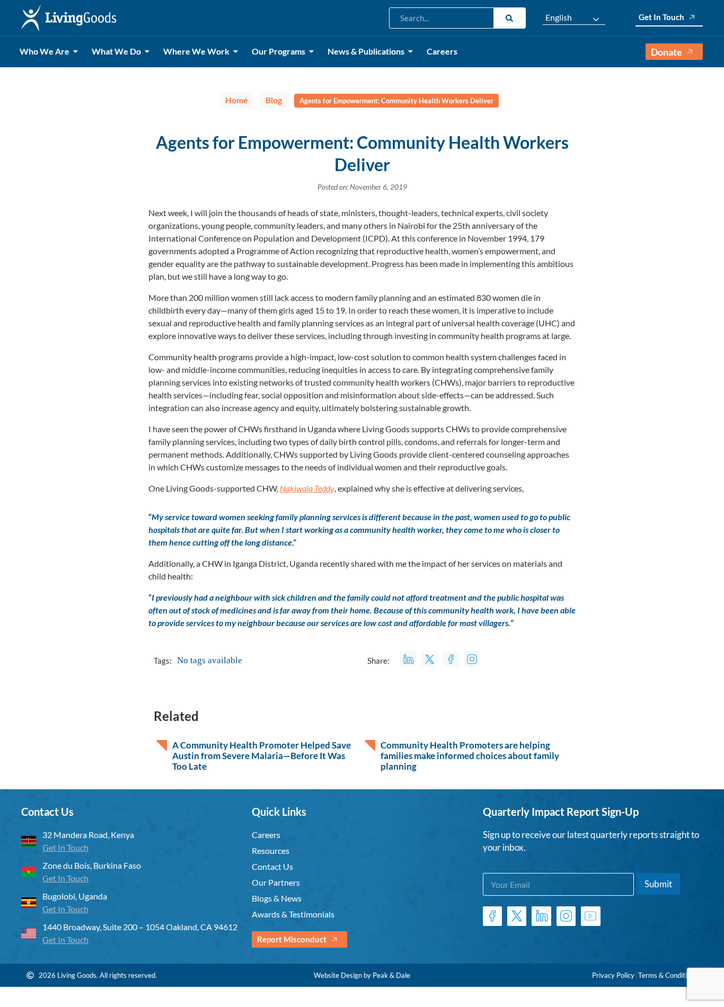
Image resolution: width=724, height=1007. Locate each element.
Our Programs (278, 51)
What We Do (116, 51)
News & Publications (366, 51)
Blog (274, 100)
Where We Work (196, 51)
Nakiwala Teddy (307, 488)
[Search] (509, 18)
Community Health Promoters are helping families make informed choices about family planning (470, 756)
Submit (658, 883)
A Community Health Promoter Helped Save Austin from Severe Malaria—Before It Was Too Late (261, 756)
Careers (442, 51)
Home (236, 100)
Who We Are (44, 51)
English (558, 17)
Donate (666, 52)
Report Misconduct (291, 939)
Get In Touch (661, 17)
